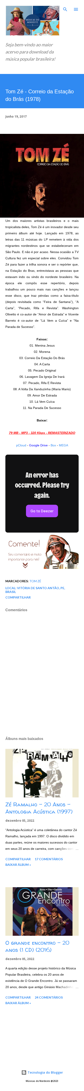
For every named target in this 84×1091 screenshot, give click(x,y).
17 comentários (49, 859)
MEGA (63, 445)
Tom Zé (35, 581)
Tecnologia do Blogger (45, 1072)
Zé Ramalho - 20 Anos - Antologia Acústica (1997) (39, 808)
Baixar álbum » (18, 864)
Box (53, 445)
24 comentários (49, 997)
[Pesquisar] (65, 8)
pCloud (21, 445)
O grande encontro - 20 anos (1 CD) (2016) (37, 946)
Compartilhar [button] (18, 597)
